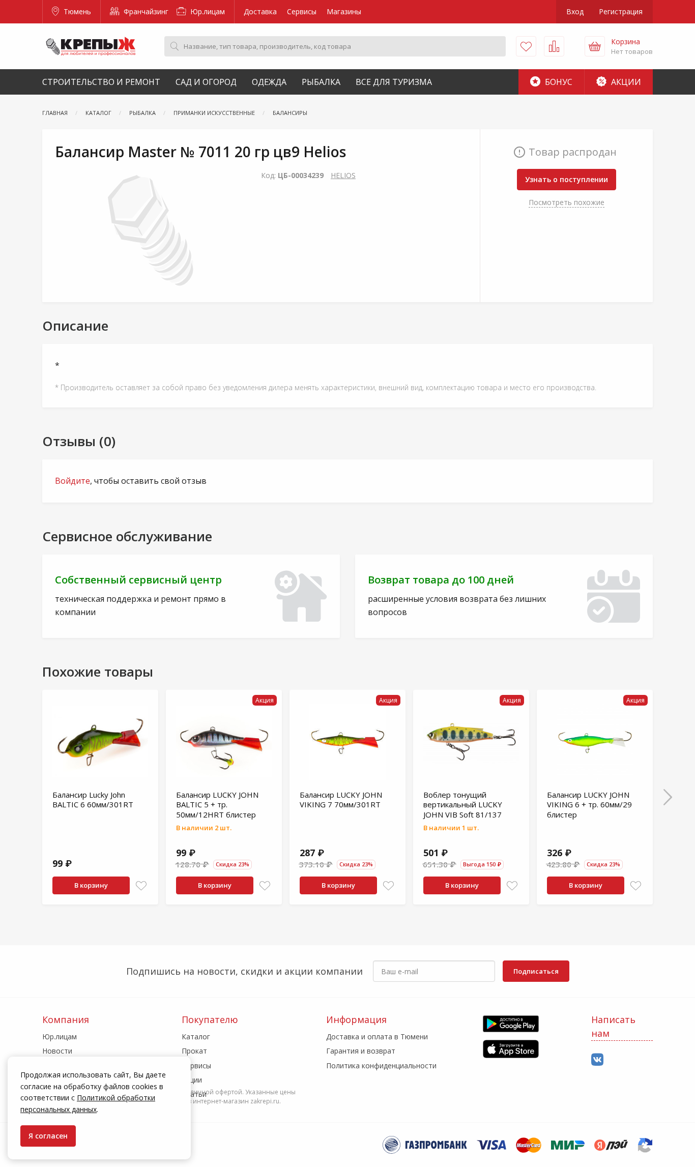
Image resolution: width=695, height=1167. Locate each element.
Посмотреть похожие (566, 202)
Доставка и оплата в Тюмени (377, 1036)
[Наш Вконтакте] (597, 1060)
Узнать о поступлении (566, 179)
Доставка (260, 11)
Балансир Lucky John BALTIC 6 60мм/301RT (92, 800)
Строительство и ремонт (101, 81)
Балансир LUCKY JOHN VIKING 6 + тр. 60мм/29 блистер (589, 805)
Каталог (196, 1036)
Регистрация (621, 11)
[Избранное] (526, 46)
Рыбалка (321, 81)
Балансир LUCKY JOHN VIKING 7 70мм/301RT (341, 800)
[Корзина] (595, 46)
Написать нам (613, 1026)
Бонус (557, 81)
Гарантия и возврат (360, 1051)
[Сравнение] (554, 46)
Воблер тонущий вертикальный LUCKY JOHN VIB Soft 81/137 (462, 805)
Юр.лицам (206, 11)
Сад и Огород (206, 81)
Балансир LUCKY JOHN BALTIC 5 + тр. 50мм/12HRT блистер (217, 805)
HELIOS (343, 175)
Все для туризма (394, 81)
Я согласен (48, 1136)
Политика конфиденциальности (381, 1065)
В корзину (91, 885)
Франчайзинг (145, 11)
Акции (625, 81)
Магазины (344, 11)
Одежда (269, 81)
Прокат (194, 1051)
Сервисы (301, 11)
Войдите (72, 480)
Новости (57, 1051)
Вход (575, 11)
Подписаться (536, 971)
